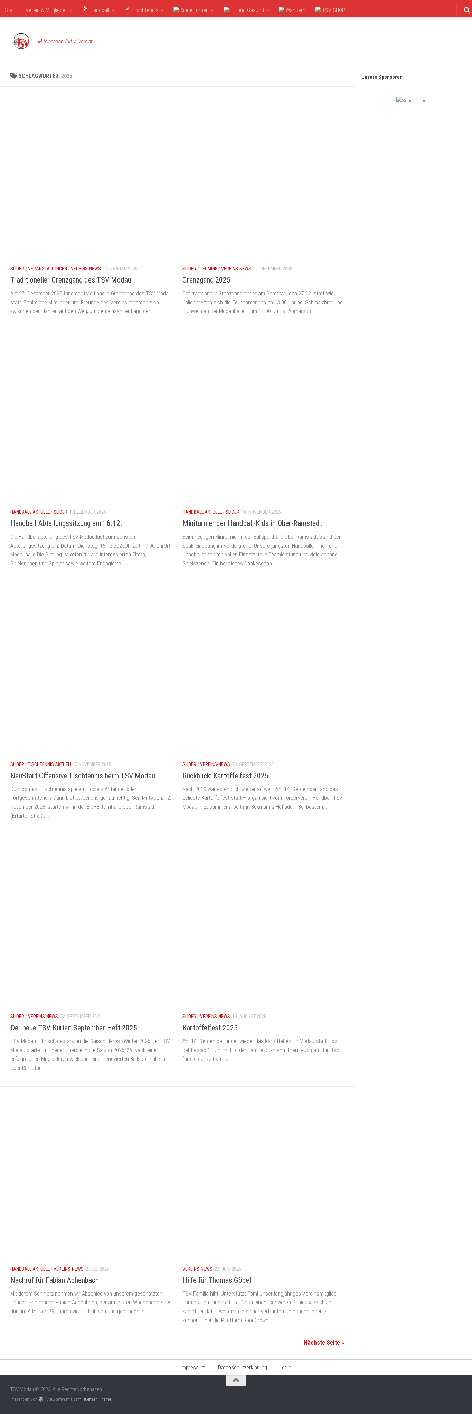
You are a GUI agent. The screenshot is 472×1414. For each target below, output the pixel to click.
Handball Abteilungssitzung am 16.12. (66, 523)
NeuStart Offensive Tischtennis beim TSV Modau (82, 775)
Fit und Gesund (246, 10)
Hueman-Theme (96, 1399)
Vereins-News (86, 268)
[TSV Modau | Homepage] (20, 41)
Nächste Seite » (324, 1342)
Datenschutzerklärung (242, 1367)
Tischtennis (145, 10)
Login (285, 1367)
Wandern (294, 10)
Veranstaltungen (47, 268)
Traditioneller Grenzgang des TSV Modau (70, 280)
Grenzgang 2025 (206, 280)
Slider (17, 268)
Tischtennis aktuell (50, 764)
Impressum (193, 1367)
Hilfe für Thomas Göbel (216, 1280)
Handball (99, 10)
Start (10, 10)
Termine (208, 268)
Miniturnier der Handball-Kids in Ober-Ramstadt (252, 523)
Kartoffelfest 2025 (210, 1027)
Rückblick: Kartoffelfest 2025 (225, 775)
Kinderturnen (194, 10)
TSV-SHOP (333, 10)
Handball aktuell (30, 512)
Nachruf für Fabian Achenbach (54, 1280)
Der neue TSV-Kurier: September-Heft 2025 (73, 1027)
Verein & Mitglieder (46, 10)
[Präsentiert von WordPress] (41, 1399)
